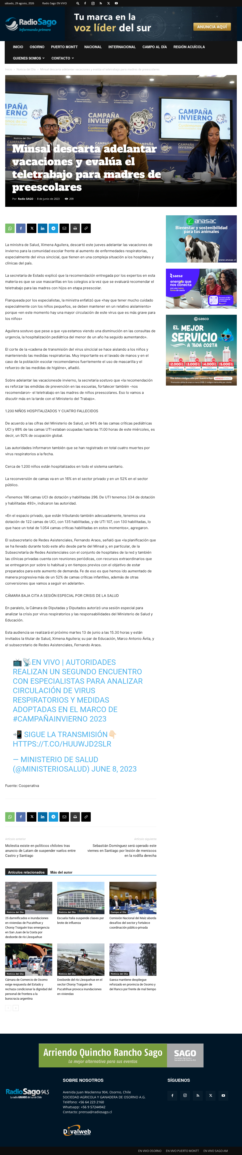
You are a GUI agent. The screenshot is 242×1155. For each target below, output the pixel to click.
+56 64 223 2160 (91, 1102)
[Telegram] (53, 228)
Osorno (37, 46)
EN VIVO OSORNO (149, 1151)
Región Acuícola (189, 46)
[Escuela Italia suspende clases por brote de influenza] (80, 898)
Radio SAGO (25, 198)
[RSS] (100, 3)
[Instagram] (92, 3)
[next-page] (16, 1008)
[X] (108, 3)
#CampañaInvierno (50, 718)
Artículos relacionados (26, 872)
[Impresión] (75, 228)
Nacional (93, 46)
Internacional (122, 46)
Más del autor (61, 872)
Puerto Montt (64, 46)
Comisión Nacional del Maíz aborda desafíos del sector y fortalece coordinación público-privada (132, 922)
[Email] (64, 228)
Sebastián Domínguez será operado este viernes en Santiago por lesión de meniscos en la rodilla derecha (121, 851)
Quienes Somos (27, 58)
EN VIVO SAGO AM (215, 1151)
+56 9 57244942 (93, 1107)
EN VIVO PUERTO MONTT (182, 1151)
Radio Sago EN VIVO (54, 3)
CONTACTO (61, 58)
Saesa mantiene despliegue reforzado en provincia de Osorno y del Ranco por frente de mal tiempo (132, 984)
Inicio (8, 69)
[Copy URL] (86, 228)
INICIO (18, 46)
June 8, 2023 (114, 768)
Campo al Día (155, 46)
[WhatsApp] (10, 228)
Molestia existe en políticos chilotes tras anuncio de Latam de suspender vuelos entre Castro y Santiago (40, 851)
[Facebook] (85, 3)
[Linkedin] (42, 228)
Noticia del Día (26, 69)
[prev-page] (8, 1008)
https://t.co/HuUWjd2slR (62, 743)
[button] (78, 3)
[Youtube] (116, 3)
